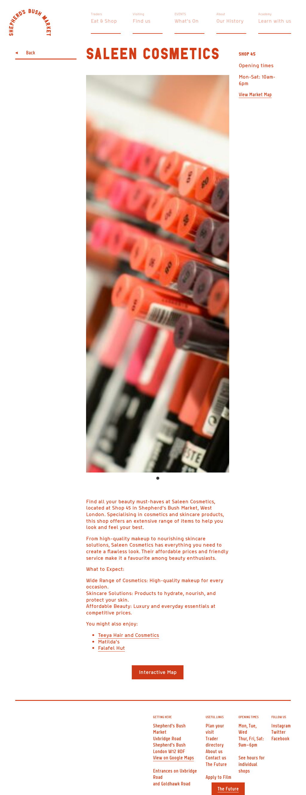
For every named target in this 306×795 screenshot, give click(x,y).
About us (214, 751)
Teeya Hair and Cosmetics (128, 634)
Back (30, 52)
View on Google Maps (173, 757)
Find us (141, 20)
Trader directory (215, 741)
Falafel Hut (111, 647)
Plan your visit (215, 729)
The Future (228, 788)
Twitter (278, 731)
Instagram (281, 725)
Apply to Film (218, 776)
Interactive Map (158, 671)
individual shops (247, 767)
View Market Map (255, 94)
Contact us (216, 757)
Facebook (280, 738)
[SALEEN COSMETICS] (157, 274)
